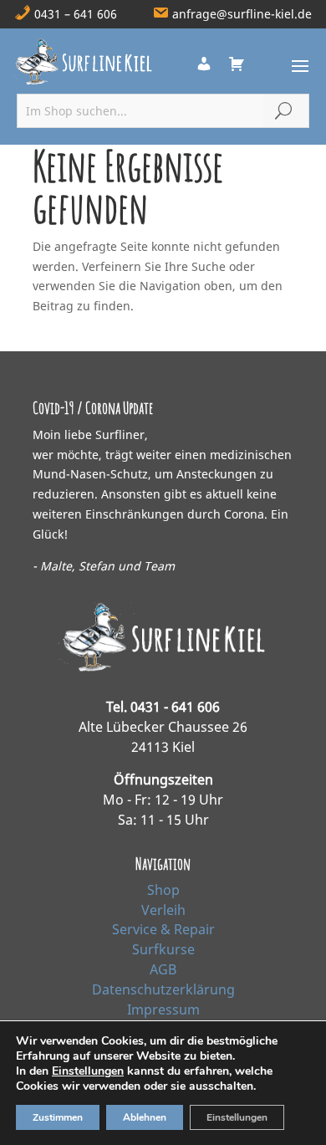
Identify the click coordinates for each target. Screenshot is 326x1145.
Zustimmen (58, 1117)
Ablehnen (144, 1117)
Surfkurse (163, 949)
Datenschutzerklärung (163, 989)
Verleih (163, 910)
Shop (163, 890)
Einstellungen (88, 1071)
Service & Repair (163, 929)
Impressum (163, 1009)
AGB (163, 969)
